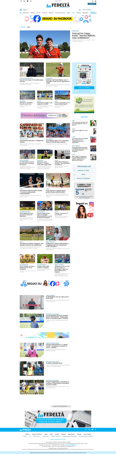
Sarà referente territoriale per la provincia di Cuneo (43, 270)
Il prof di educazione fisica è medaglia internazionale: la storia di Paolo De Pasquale (44, 215)
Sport (28, 27)
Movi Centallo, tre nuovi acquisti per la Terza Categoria (27, 267)
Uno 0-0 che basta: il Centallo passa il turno (31, 80)
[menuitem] (25, 13)
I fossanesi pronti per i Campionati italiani (31, 141)
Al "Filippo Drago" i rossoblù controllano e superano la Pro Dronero (29, 84)
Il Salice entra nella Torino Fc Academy (43, 266)
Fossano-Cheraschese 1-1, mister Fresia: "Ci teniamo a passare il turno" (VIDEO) (57, 346)
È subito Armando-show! (54, 363)
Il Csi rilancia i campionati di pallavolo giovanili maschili (56, 191)
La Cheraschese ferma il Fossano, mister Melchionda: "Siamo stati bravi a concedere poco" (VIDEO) (57, 316)
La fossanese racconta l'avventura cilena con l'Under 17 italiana (30, 196)
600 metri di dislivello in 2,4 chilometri (25, 106)
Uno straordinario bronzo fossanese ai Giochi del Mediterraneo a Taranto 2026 (44, 220)
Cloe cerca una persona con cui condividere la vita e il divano (80, 123)
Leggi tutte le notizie (60, 406)
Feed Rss (32, 1)
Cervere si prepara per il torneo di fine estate (62, 103)
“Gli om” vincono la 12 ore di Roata (61, 214)
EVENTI (24, 10)
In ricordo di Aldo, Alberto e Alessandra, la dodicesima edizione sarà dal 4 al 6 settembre (27, 167)
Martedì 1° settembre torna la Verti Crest (26, 103)
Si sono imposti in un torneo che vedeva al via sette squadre (61, 217)
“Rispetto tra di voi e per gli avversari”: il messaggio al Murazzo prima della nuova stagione (62, 269)
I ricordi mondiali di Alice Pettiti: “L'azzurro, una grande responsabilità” (31, 192)
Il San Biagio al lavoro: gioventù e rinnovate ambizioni (26, 215)
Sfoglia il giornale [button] (84, 87)
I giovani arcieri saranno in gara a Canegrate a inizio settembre (30, 144)
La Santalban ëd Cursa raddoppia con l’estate (56, 144)
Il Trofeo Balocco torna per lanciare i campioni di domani (27, 163)
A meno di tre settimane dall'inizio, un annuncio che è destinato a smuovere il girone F (31, 247)
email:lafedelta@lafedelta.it (71, 444)
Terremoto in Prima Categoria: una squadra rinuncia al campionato (32, 244)
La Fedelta (22, 27)
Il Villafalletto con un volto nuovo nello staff (57, 297)
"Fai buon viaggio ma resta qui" (79, 131)
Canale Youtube (28, 1)
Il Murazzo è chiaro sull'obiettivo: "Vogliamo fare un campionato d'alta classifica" (57, 245)
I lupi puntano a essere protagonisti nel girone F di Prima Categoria (58, 249)
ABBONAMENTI (92, 3)
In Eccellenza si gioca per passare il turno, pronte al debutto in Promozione (44, 107)
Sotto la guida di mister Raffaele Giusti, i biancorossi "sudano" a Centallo (26, 219)
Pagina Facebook (22, 1)
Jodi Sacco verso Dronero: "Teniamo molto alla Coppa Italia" (44, 163)
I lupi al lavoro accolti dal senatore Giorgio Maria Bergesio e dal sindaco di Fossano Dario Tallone (62, 275)
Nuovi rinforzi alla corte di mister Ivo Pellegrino (27, 271)
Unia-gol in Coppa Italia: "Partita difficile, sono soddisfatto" (84, 35)
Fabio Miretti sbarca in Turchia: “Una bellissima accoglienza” (62, 163)
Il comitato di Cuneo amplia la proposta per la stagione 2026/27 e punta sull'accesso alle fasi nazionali (57, 195)
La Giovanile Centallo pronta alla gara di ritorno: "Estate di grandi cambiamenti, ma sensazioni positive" (44, 167)
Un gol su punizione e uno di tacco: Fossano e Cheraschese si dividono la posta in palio (57, 383)
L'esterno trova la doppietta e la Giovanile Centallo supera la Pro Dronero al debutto (58, 365)
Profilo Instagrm (25, 1)
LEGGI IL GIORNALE (86, 9)
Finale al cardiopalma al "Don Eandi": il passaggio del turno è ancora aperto (57, 85)
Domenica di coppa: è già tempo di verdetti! (44, 103)
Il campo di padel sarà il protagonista (60, 106)
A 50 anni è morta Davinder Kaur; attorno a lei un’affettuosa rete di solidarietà (80, 140)
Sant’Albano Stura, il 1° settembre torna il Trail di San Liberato (57, 141)
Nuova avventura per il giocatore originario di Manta (61, 167)
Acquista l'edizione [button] (84, 91)
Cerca (92, 1)
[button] (95, 1)
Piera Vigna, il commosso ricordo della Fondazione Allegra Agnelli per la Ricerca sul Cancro (79, 158)
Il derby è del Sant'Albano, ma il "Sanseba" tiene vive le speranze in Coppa (58, 81)
